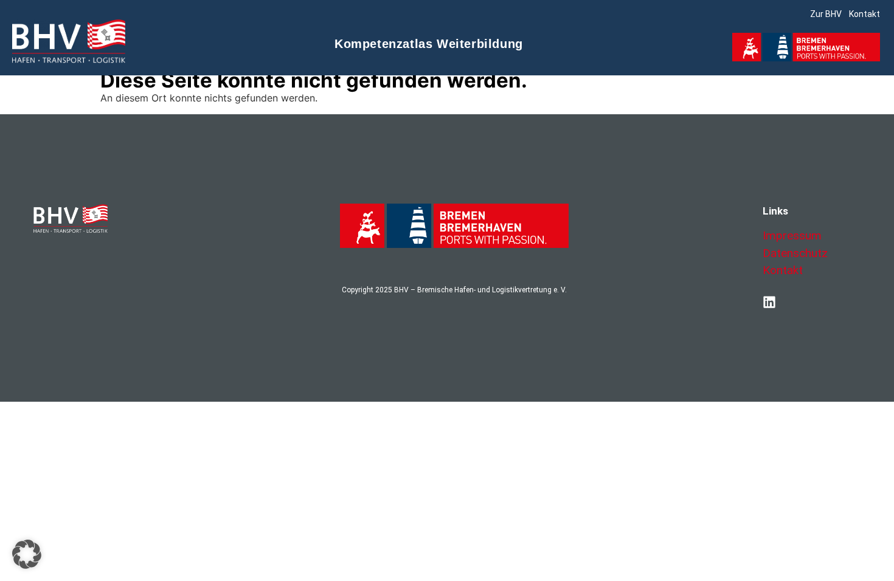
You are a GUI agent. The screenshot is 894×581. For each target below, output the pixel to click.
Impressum (792, 235)
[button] (27, 554)
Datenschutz (795, 253)
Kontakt (864, 14)
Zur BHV (826, 14)
